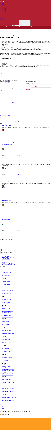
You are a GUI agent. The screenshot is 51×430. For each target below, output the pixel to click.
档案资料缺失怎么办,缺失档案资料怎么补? (7, 290)
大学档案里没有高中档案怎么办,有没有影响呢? (8, 257)
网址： (1, 251)
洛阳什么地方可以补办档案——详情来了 (7, 144)
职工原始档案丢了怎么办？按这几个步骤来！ (8, 263)
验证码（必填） (31, 86)
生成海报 (12, 102)
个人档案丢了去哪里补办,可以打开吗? (7, 272)
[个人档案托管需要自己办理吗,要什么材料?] (8, 315)
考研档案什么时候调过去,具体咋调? (6, 379)
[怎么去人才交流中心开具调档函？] (6, 364)
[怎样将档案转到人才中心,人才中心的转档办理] (8, 369)
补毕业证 (4, 11)
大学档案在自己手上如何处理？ (6, 258)
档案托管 (4, 8)
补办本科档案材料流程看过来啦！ (6, 219)
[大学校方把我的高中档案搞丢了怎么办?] (7, 311)
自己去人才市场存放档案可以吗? (6, 348)
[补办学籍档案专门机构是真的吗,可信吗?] (7, 302)
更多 (2, 10)
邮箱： (1, 250)
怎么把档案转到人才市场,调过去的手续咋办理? (8, 388)
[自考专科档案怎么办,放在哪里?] (6, 342)
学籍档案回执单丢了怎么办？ (6, 262)
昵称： (1, 249)
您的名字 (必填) (28, 83)
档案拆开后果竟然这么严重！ (6, 256)
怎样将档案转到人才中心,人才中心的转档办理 (8, 370)
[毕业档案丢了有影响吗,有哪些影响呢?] (7, 293)
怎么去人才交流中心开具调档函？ (6, 366)
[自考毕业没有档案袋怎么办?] (6, 275)
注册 (2, 18)
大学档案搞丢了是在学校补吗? (6, 259)
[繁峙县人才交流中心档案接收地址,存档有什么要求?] (9, 333)
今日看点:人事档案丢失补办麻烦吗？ (7, 125)
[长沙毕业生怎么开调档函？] (6, 360)
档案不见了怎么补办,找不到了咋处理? (7, 299)
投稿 (0, 19)
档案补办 (3, 4)
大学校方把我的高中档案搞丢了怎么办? (7, 312)
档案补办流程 (7, 82)
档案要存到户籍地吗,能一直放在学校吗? (7, 339)
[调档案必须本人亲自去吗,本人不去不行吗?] (8, 382)
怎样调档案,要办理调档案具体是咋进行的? (7, 375)
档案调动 (4, 9)
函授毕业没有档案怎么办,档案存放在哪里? (7, 330)
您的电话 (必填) (28, 84)
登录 (0, 18)
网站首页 (3, 3)
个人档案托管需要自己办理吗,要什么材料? (7, 317)
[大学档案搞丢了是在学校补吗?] (6, 284)
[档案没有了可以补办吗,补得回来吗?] (7, 306)
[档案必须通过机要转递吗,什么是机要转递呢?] (8, 400)
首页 (6, 26)
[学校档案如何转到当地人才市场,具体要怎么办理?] (8, 391)
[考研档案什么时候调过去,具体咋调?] (7, 378)
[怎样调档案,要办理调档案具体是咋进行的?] (8, 373)
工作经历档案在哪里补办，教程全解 (6, 200)
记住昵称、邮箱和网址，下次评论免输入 (6, 252)
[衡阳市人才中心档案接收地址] (6, 320)
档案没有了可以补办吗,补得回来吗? (6, 308)
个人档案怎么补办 (2, 82)
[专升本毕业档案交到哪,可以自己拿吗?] (7, 351)
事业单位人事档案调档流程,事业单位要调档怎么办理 (9, 397)
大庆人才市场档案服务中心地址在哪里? (7, 357)
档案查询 (19, 26)
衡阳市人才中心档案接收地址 (6, 321)
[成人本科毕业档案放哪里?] (5, 324)
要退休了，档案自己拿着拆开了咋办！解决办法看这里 (9, 264)
